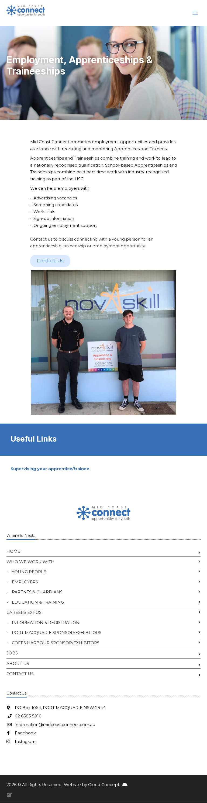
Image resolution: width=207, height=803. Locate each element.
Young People (29, 571)
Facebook (25, 732)
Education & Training (38, 602)
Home (13, 551)
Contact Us (20, 673)
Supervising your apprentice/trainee (50, 468)
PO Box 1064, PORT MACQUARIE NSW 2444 (60, 707)
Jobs (12, 653)
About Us (17, 663)
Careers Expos (24, 612)
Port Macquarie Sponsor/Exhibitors (56, 632)
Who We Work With (30, 561)
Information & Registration (46, 622)
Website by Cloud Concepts (93, 784)
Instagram (25, 741)
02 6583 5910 (28, 716)
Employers (25, 581)
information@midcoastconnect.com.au (55, 724)
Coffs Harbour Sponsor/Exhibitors (55, 642)
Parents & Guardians (37, 591)
